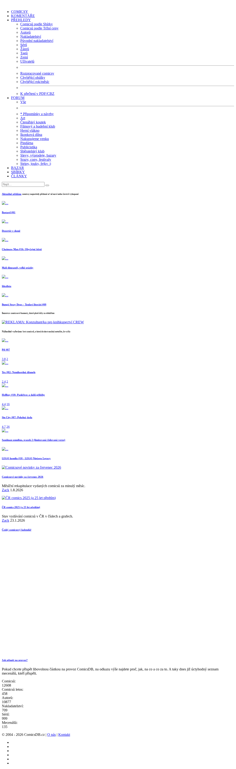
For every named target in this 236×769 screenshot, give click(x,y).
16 (8, 404)
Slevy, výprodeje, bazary (38, 155)
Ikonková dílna (31, 135)
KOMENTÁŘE (23, 16)
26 (8, 426)
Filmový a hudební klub (37, 126)
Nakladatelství (30, 36)
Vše (23, 102)
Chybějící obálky (32, 77)
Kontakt (64, 735)
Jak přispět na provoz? (15, 660)
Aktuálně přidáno (11, 194)
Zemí (24, 57)
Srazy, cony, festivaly (35, 159)
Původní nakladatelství (36, 41)
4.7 (4, 426)
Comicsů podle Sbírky (36, 24)
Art (22, 118)
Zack (5, 490)
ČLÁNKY (19, 176)
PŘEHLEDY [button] (21, 20)
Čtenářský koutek (33, 122)
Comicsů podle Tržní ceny (39, 28)
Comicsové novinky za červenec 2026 (22, 476)
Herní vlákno (29, 130)
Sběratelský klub (32, 151)
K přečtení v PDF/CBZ (37, 94)
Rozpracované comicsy (37, 73)
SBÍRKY (18, 172)
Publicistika (28, 147)
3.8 (4, 359)
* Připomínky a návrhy (37, 114)
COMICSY (19, 12)
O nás (51, 735)
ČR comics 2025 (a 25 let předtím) (21, 507)
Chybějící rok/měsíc (34, 82)
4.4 (4, 404)
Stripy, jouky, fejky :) (35, 164)
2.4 (4, 381)
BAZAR (17, 168)
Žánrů (24, 49)
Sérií (23, 45)
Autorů (25, 32)
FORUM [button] (17, 98)
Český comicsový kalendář (16, 529)
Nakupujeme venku (34, 139)
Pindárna (26, 143)
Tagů (24, 53)
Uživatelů (27, 61)
